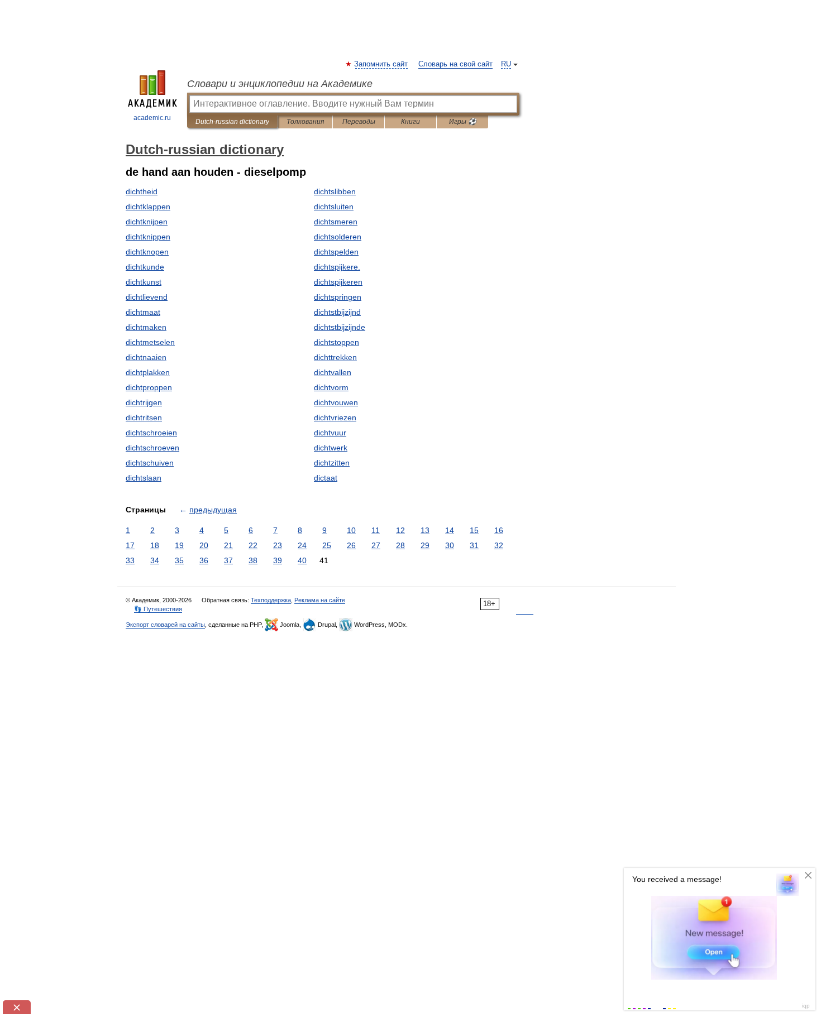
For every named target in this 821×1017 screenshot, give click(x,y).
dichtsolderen (337, 236)
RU (506, 64)
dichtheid (141, 191)
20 (203, 545)
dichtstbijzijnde (339, 327)
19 (179, 545)
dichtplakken (148, 372)
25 (326, 545)
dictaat (325, 477)
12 (400, 530)
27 (375, 545)
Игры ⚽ (462, 122)
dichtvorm (331, 387)
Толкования (305, 122)
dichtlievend (147, 296)
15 (474, 530)
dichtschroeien (151, 432)
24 (302, 545)
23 (277, 545)
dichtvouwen (336, 402)
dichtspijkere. (337, 266)
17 (130, 545)
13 (425, 530)
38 (253, 560)
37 (228, 560)
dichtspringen (337, 296)
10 (351, 530)
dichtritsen (144, 417)
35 (179, 560)
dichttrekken (335, 357)
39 (277, 560)
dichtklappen (148, 206)
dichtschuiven (150, 462)
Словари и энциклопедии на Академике (280, 83)
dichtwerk (330, 447)
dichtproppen (149, 387)
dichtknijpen (147, 221)
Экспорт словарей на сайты (165, 624)
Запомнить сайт (381, 64)
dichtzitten (332, 462)
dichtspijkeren (338, 281)
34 (154, 560)
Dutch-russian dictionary (232, 122)
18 (154, 545)
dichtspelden (336, 251)
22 (253, 545)
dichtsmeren (335, 221)
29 (425, 545)
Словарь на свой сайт (455, 64)
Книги (410, 122)
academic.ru (152, 118)
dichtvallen (332, 372)
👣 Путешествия (158, 609)
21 (228, 545)
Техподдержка (271, 600)
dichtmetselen (150, 342)
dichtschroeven (152, 447)
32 (498, 545)
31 (474, 545)
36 (203, 560)
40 (302, 560)
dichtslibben (335, 191)
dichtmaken (146, 327)
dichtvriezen (335, 417)
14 (449, 530)
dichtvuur (330, 432)
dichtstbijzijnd (337, 312)
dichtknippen (148, 236)
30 (449, 545)
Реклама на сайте (319, 600)
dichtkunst (143, 281)
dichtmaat (143, 312)
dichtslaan (143, 477)
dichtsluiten (334, 206)
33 (130, 560)
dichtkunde (145, 266)
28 (400, 545)
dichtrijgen (144, 402)
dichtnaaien (146, 357)
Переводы (358, 122)
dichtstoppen (336, 342)
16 (498, 530)
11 (375, 530)
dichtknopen (147, 251)
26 (351, 545)
